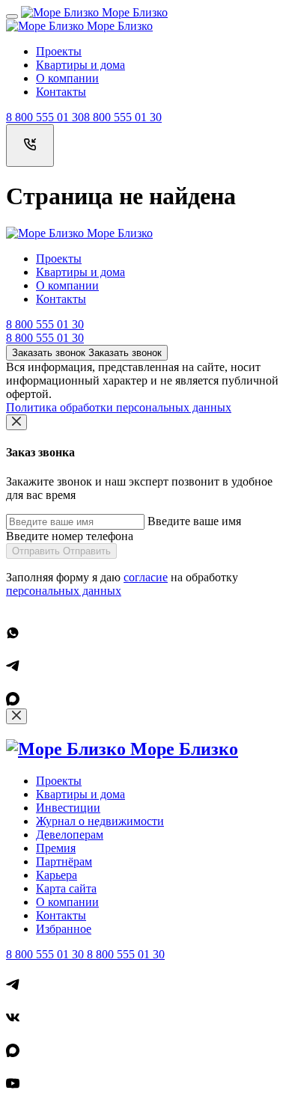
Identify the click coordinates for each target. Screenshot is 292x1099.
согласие (146, 577)
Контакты (61, 91)
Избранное (63, 928)
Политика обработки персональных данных (118, 407)
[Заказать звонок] (30, 145)
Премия (56, 848)
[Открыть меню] (12, 16)
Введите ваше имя (194, 521)
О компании (67, 78)
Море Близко (133, 12)
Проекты (59, 51)
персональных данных (63, 590)
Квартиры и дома (80, 64)
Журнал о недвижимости (100, 821)
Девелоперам (69, 834)
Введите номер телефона (69, 536)
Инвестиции (68, 807)
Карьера (56, 875)
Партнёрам (64, 861)
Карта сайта (66, 888)
